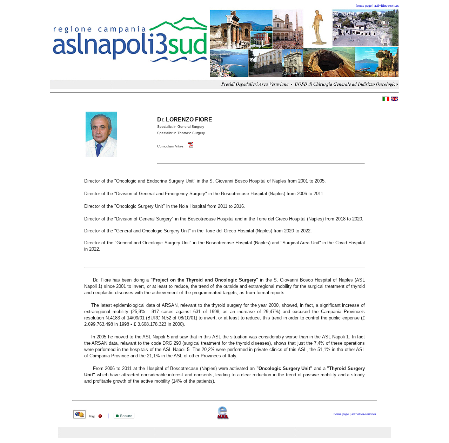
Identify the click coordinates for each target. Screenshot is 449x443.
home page (363, 5)
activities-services (386, 5)
